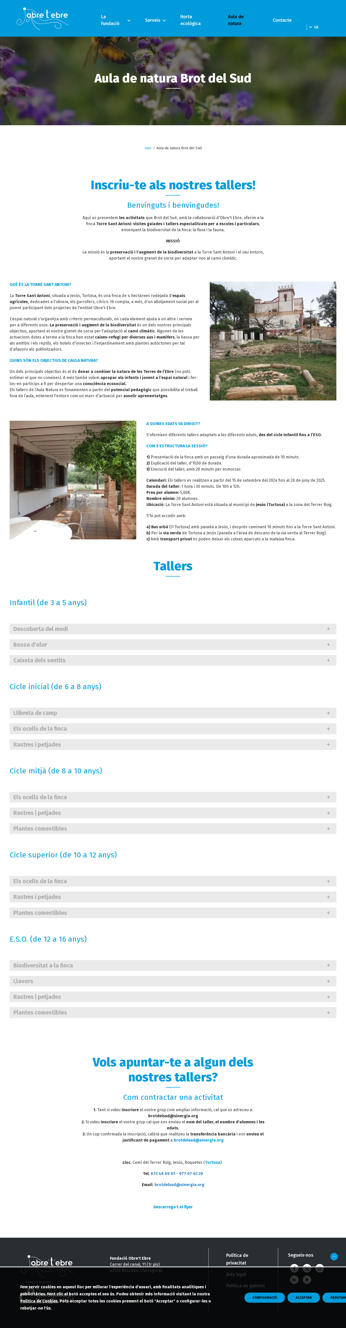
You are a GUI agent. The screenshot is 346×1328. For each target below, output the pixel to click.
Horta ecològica (190, 20)
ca (316, 27)
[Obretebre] (43, 18)
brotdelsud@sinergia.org (199, 1140)
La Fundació (110, 20)
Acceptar (304, 1298)
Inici (148, 148)
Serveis (152, 20)
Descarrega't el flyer (173, 1207)
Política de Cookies (39, 1301)
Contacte (282, 20)
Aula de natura (236, 20)
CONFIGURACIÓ (265, 1298)
